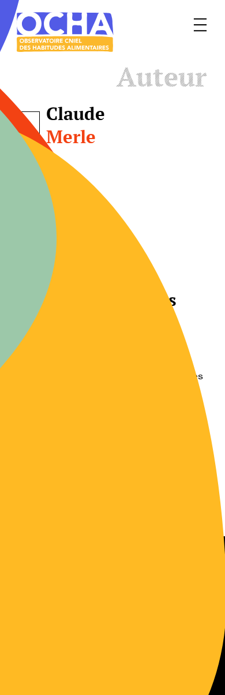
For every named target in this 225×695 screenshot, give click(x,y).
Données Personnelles (160, 638)
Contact (29, 599)
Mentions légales (149, 599)
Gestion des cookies (55, 638)
